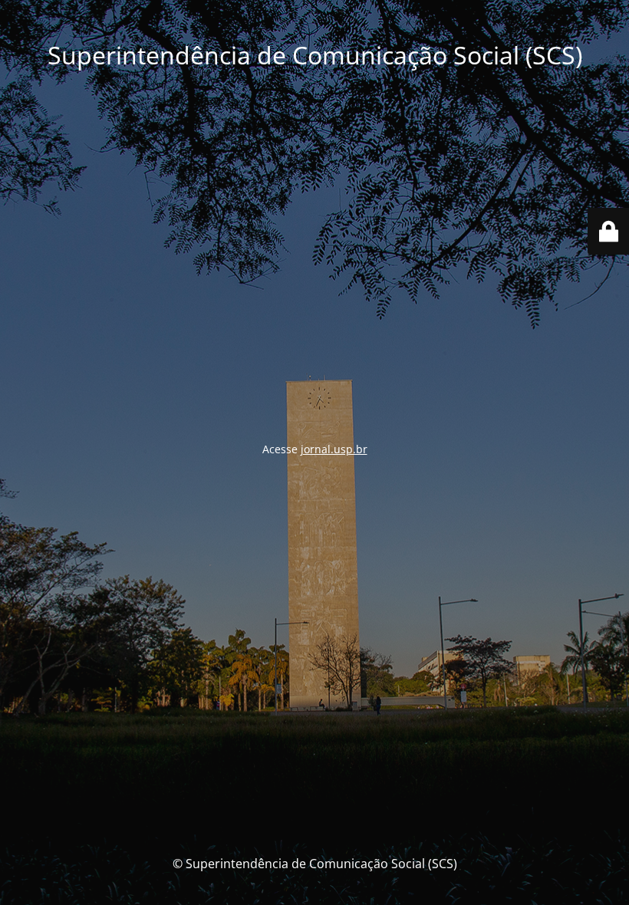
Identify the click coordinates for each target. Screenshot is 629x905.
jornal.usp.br (334, 449)
